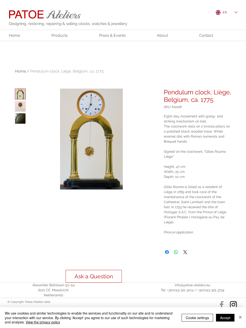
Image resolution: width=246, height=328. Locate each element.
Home (20, 71)
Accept (225, 317)
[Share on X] (185, 252)
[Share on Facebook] (167, 252)
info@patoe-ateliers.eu (192, 285)
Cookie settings (197, 317)
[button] (94, 276)
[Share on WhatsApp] (176, 252)
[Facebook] (221, 304)
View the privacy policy (43, 322)
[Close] (240, 317)
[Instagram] (233, 304)
